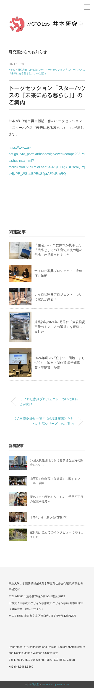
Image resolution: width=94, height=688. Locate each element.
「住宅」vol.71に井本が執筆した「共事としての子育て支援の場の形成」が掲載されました (58, 250)
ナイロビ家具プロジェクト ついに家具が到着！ (49, 401)
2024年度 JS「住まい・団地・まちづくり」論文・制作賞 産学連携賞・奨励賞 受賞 (59, 362)
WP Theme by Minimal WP (55, 684)
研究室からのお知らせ (28, 52)
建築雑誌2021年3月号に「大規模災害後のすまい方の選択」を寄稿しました (59, 326)
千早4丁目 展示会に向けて (48, 517)
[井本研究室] (47, 19)
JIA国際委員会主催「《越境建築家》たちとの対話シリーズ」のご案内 (44, 421)
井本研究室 (33, 684)
